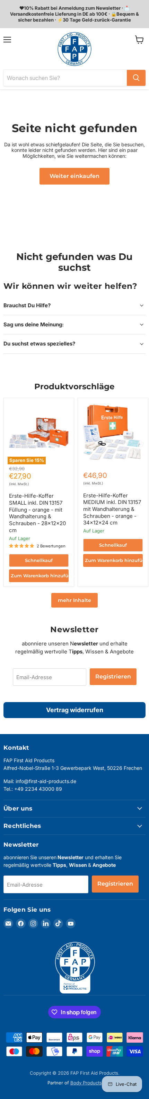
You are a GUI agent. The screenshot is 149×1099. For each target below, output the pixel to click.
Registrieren (113, 676)
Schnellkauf (39, 560)
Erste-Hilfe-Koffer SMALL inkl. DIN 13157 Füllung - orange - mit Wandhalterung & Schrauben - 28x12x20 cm (37, 512)
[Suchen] (136, 78)
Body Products (86, 1082)
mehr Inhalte (74, 600)
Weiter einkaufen (74, 176)
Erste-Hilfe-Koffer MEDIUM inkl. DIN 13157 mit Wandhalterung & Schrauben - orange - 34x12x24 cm (112, 509)
